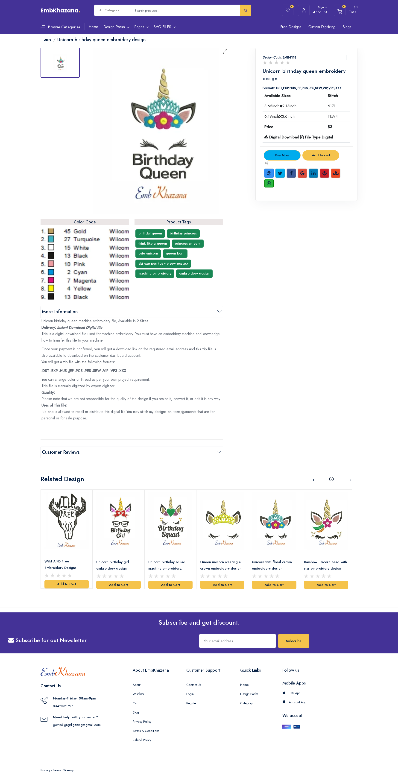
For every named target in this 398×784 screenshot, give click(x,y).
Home (244, 684)
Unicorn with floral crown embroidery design (272, 565)
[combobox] (112, 10)
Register (191, 703)
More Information (60, 311)
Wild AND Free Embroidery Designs (60, 564)
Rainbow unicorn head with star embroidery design (325, 565)
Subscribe (293, 641)
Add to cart (321, 155)
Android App (297, 702)
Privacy (45, 770)
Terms (57, 770)
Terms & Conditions (146, 730)
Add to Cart (66, 584)
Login (190, 694)
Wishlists (138, 694)
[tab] (60, 63)
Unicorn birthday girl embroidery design (112, 565)
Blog (136, 712)
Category (246, 703)
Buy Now (282, 155)
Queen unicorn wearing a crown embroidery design (220, 565)
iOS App (294, 693)
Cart (135, 703)
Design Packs (249, 694)
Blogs (346, 26)
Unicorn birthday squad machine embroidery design (166, 565)
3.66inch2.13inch (280, 106)
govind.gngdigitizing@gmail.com (77, 724)
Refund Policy (142, 740)
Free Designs (290, 26)
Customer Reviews (61, 452)
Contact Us (193, 684)
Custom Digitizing (321, 26)
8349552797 (63, 705)
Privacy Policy (142, 721)
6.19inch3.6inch (279, 116)
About (136, 684)
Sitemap (68, 770)
